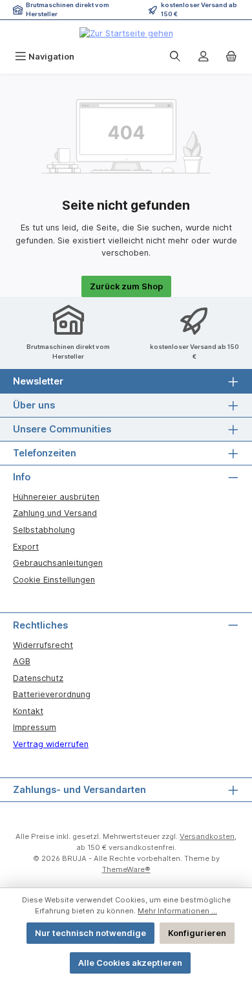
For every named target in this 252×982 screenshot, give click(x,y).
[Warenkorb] (231, 56)
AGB (21, 661)
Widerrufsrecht (43, 645)
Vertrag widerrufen (51, 744)
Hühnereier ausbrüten (56, 497)
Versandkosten (207, 836)
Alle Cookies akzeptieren (130, 963)
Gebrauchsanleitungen (58, 563)
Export (26, 547)
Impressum (34, 727)
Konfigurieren (197, 933)
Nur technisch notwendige (90, 933)
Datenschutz (38, 678)
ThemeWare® (126, 869)
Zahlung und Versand (55, 513)
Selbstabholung (44, 530)
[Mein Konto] (203, 56)
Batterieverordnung (51, 694)
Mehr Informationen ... (177, 910)
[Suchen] (175, 56)
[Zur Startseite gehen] (126, 33)
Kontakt (28, 711)
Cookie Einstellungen (54, 580)
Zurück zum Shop (126, 286)
